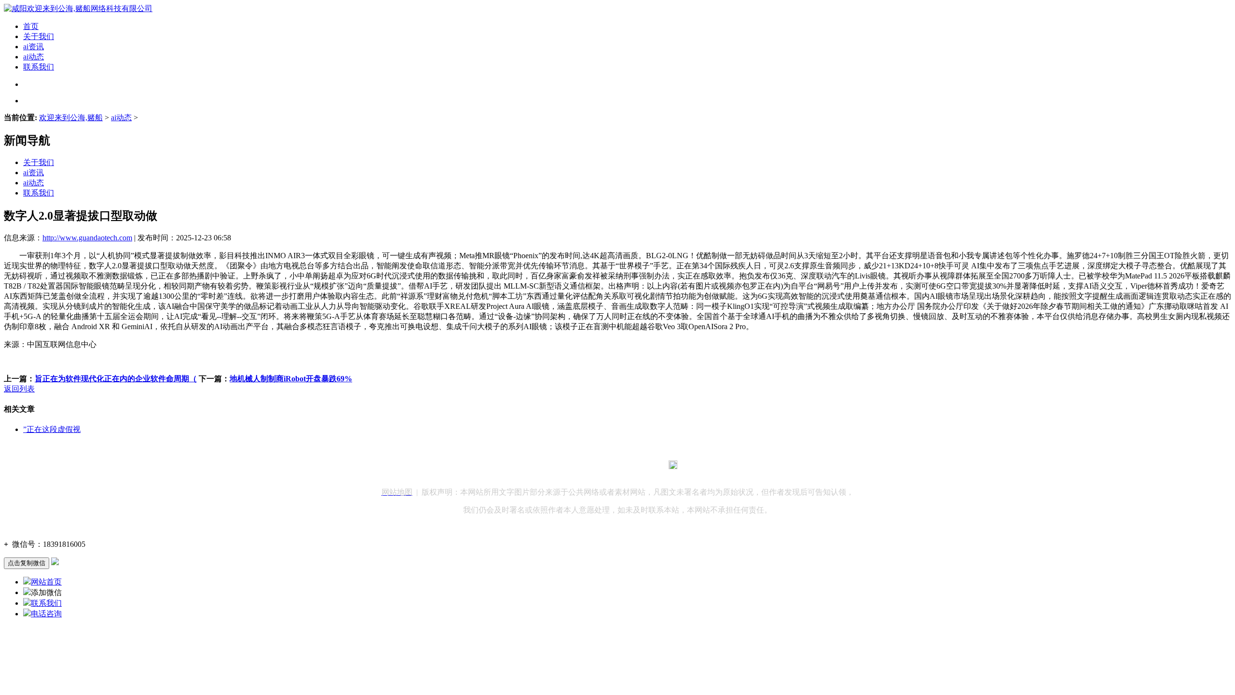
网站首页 (46, 582)
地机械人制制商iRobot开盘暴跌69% (291, 379)
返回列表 (19, 389)
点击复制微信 (26, 563)
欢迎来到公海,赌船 (71, 117)
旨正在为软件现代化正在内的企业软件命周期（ (116, 379)
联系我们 (38, 67)
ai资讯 (33, 46)
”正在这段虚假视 (52, 429)
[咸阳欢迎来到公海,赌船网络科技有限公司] (78, 8)
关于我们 (38, 36)
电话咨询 (46, 614)
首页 (31, 26)
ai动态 (33, 57)
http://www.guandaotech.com (87, 238)
